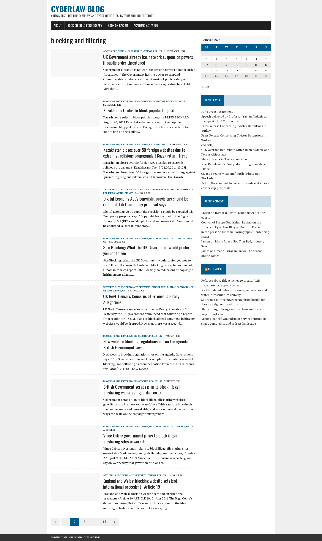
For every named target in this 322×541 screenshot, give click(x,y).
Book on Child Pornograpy (84, 25)
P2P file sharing (113, 193)
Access (107, 51)
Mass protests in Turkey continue (224, 159)
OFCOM (181, 238)
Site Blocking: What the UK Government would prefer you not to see (146, 250)
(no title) (207, 145)
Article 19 (109, 475)
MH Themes (95, 537)
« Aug (205, 87)
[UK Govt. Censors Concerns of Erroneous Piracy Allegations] (75, 310)
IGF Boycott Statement (217, 112)
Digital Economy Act (180, 189)
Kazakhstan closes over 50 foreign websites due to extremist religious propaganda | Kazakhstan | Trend (145, 152)
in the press (209, 232)
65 (104, 522)
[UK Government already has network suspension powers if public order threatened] (75, 74)
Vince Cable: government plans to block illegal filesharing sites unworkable (140, 438)
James (205, 251)
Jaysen (205, 213)
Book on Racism (118, 25)
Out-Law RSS (215, 269)
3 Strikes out (111, 189)
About (58, 25)
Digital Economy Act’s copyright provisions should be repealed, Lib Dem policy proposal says (145, 201)
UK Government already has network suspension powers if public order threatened (148, 59)
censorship (150, 51)
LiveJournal (173, 101)
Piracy (129, 193)
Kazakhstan (157, 101)
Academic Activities (146, 25)
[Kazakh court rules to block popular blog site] (75, 124)
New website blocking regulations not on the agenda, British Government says (145, 344)
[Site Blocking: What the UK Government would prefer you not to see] (75, 261)
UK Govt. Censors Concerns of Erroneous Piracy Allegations (141, 299)
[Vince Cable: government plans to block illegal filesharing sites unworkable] (75, 449)
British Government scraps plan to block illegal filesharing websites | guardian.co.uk (141, 389)
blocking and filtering (127, 51)
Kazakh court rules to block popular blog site (139, 110)
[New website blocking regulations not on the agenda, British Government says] (75, 359)
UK (160, 51)
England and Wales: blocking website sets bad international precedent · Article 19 (140, 483)
